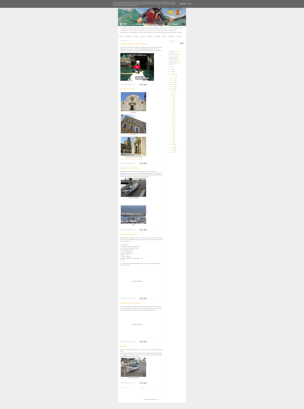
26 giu (172, 99)
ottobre (172, 80)
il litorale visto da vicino (130, 303)
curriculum (157, 36)
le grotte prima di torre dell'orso (133, 44)
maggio (173, 147)
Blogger (159, 399)
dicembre (173, 75)
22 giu (172, 108)
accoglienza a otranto (129, 168)
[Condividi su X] (143, 84)
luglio (172, 86)
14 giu (172, 123)
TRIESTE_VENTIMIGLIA (173, 59)
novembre (173, 77)
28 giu (172, 95)
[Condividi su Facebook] (144, 84)
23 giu (172, 106)
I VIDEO (176, 53)
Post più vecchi (159, 387)
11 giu (172, 129)
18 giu (172, 114)
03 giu (172, 142)
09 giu (172, 134)
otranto (123, 346)
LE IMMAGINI (177, 51)
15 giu (172, 121)
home (120, 36)
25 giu (172, 101)
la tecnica (149, 36)
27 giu (172, 97)
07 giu (172, 136)
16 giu (172, 119)
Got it (190, 4)
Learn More (183, 4)
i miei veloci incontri (128, 234)
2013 (171, 69)
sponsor (179, 36)
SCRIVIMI (178, 63)
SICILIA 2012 (180, 57)
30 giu (172, 91)
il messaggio (128, 36)
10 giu (172, 131)
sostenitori (171, 36)
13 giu (172, 125)
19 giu (172, 112)
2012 (171, 71)
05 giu (172, 140)
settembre (173, 82)
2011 (171, 73)
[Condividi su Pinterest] (146, 84)
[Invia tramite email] (140, 84)
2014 (171, 67)
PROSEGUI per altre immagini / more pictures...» (131, 159)
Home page (141, 387)
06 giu (172, 138)
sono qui (142, 36)
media (164, 36)
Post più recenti (124, 387)
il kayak (136, 36)
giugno (172, 89)
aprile (172, 149)
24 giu (172, 103)
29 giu (172, 93)
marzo (172, 152)
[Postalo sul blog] (141, 84)
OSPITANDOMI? (178, 61)
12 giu (172, 127)
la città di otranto (127, 89)
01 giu (172, 144)
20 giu (172, 110)
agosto (172, 84)
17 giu (172, 116)
